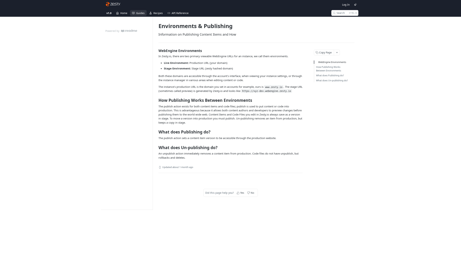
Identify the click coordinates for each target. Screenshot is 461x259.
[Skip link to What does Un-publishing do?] (156, 147)
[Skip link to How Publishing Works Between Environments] (156, 100)
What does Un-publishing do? (332, 80)
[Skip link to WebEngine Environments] (156, 50)
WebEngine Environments (332, 62)
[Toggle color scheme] (355, 4)
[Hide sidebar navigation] (152, 113)
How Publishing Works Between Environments (328, 68)
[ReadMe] (129, 30)
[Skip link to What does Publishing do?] (156, 132)
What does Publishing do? (330, 75)
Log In (346, 4)
